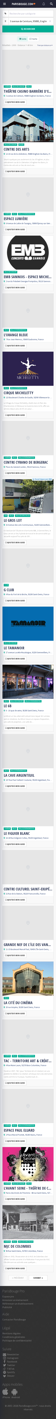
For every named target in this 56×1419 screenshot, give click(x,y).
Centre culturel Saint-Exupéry (28, 889)
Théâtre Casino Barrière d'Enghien (28, 91)
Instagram (12, 1358)
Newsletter (13, 1354)
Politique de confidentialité (17, 1340)
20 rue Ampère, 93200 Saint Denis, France (23, 1007)
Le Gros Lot (13, 520)
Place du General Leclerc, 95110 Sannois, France (26, 467)
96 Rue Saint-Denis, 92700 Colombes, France (24, 1251)
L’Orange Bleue (16, 335)
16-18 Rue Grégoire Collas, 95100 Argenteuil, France (27, 838)
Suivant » (38, 1277)
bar (6, 515)
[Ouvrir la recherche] (51, 4)
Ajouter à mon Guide (16, 102)
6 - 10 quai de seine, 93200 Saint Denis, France (25, 710)
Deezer (10, 1375)
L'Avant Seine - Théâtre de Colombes (28, 1188)
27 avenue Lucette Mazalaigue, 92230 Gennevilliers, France (30, 652)
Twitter (11, 1365)
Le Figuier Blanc (17, 833)
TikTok (10, 1368)
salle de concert (18, 86)
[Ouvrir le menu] (4, 4)
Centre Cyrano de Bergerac (26, 462)
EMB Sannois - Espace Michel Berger (28, 277)
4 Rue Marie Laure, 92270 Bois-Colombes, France (26, 1065)
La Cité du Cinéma (18, 1003)
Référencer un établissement (17, 1303)
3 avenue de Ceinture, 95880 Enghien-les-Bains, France (28, 96)
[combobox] (31, 13)
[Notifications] (43, 4)
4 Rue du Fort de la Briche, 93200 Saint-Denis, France (27, 594)
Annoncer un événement (15, 1300)
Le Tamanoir (14, 648)
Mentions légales (11, 1333)
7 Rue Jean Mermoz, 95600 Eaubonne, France (25, 339)
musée (21, 144)
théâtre (7, 86)
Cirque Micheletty (18, 393)
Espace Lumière (16, 219)
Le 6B (8, 706)
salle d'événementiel (26, 214)
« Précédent (18, 1277)
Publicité (7, 1307)
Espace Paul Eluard (19, 1130)
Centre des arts (16, 149)
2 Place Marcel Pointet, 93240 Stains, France (24, 1135)
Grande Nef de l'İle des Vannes (28, 945)
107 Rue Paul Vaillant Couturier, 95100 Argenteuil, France (29, 780)
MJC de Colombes (17, 1246)
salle (29, 86)
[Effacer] (50, 21)
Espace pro (8, 1296)
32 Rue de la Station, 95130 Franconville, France (25, 893)
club (6, 585)
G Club (9, 590)
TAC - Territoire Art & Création (28, 1061)
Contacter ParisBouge (14, 1319)
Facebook (12, 1361)
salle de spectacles (23, 515)
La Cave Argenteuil (19, 775)
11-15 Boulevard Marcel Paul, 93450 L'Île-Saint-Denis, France (30, 949)
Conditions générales (13, 1336)
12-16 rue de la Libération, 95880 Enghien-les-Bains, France (30, 154)
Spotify (11, 1372)
